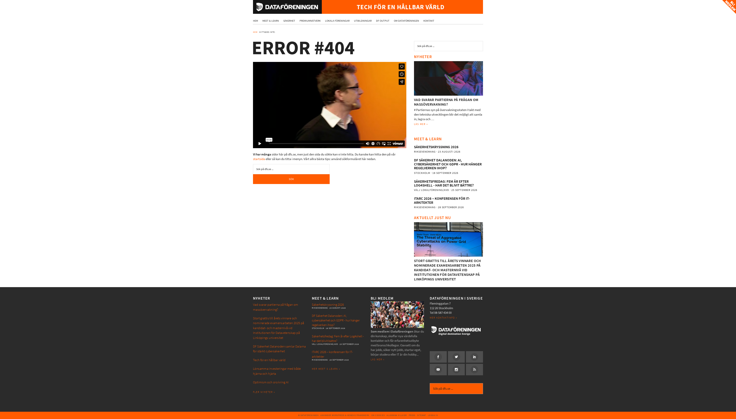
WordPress (338, 415)
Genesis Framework (358, 415)
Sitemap (421, 415)
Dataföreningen (287, 7)
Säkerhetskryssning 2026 (436, 147)
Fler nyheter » (264, 392)
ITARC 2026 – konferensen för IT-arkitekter (442, 200)
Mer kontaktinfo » (443, 317)
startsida (259, 159)
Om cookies (378, 415)
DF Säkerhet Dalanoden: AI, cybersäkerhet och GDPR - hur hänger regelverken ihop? (448, 164)
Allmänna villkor (397, 415)
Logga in (433, 415)
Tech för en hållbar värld (269, 360)
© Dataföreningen (308, 415)
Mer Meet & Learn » (326, 369)
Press (412, 415)
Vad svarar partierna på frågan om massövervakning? (446, 102)
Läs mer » (421, 124)
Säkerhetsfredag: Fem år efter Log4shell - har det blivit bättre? (444, 183)
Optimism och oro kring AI (271, 382)
